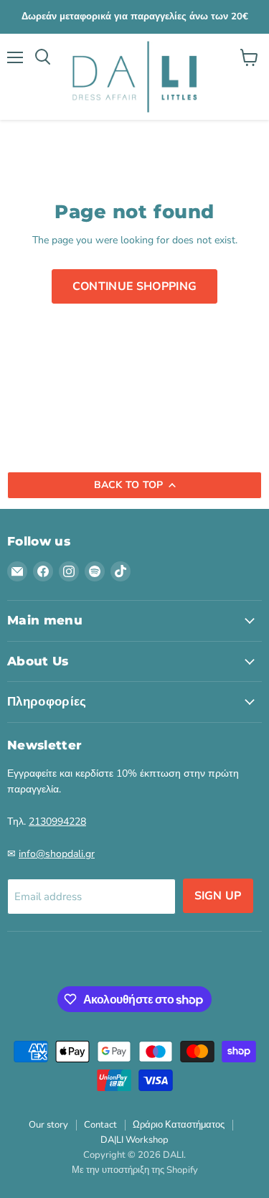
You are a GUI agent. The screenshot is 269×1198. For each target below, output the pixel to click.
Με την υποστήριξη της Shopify (135, 1170)
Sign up (218, 896)
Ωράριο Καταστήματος (179, 1124)
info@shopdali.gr (57, 854)
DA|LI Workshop (134, 1139)
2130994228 (57, 821)
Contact (100, 1124)
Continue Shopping (134, 286)
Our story (48, 1124)
